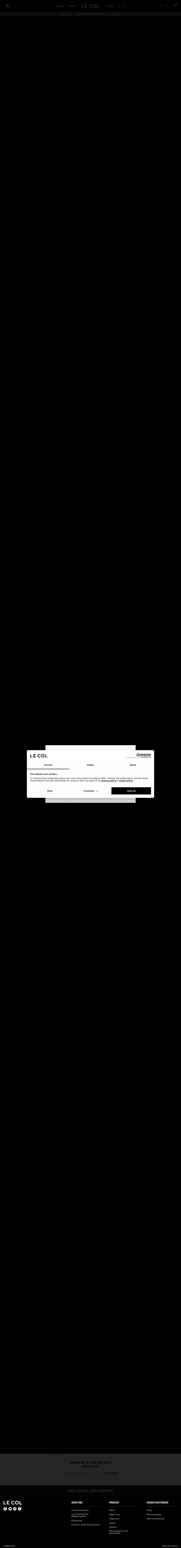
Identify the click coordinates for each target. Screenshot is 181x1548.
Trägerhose (114, 1519)
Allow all (131, 791)
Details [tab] (90, 765)
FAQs (149, 1510)
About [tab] (133, 765)
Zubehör (113, 1527)
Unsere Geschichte (80, 1510)
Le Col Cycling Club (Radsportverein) (80, 1515)
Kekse (175, 1546)
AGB (164, 1546)
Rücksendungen (154, 1514)
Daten (169, 1546)
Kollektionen (76, 1520)
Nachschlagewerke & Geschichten (118, 1532)
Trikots (112, 1510)
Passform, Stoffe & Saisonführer (85, 1525)
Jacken (112, 1523)
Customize (89, 791)
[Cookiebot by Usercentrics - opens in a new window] (138, 755)
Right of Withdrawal (155, 1519)
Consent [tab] (48, 765)
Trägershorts (114, 1514)
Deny (49, 791)
